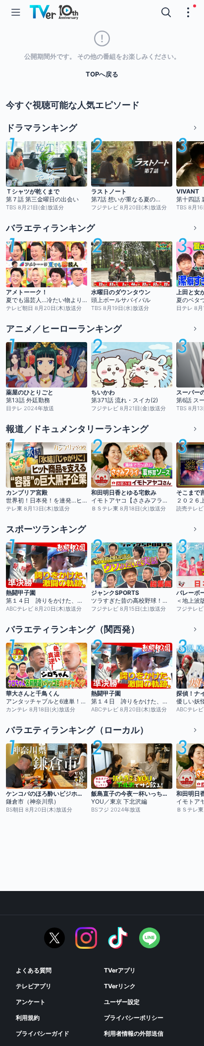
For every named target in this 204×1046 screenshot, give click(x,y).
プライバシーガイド (42, 1033)
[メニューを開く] (16, 12)
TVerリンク (120, 986)
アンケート (31, 1002)
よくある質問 (33, 970)
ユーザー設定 (122, 1002)
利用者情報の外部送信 (133, 1033)
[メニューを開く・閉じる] (188, 12)
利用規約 (28, 1017)
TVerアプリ (120, 970)
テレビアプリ (33, 986)
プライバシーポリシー (133, 1017)
